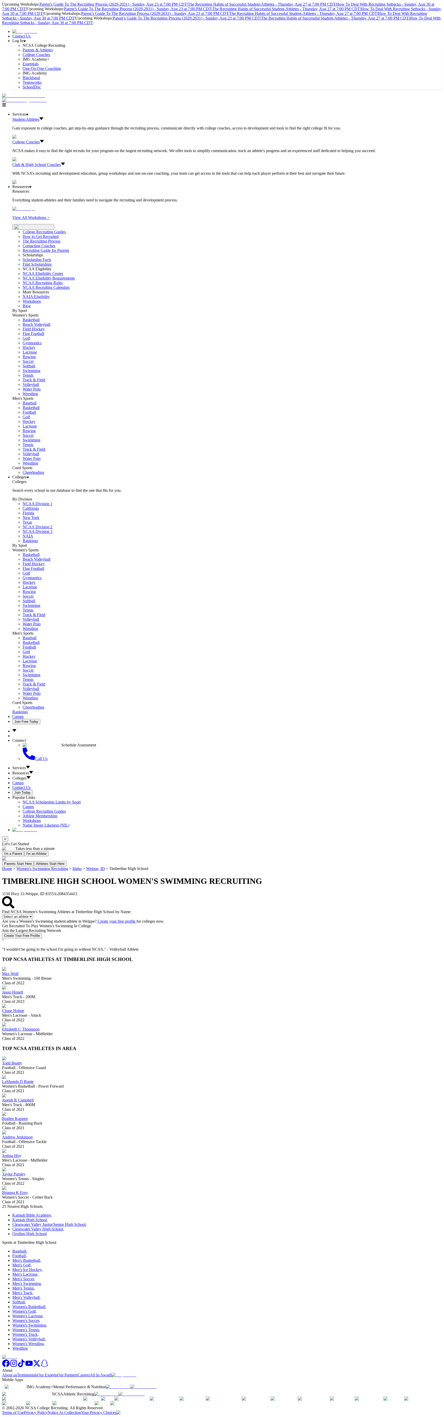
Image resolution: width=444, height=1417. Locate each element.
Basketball (31, 320)
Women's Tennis (25, 1330)
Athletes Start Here (50, 864)
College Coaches (36, 54)
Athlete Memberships (40, 816)
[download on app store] (118, 1387)
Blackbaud (31, 78)
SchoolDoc (32, 87)
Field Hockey (34, 329)
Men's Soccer (23, 1279)
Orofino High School (29, 1233)
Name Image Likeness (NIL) (46, 825)
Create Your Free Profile (22, 936)
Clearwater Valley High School (37, 1229)
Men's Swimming (26, 1283)
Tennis (28, 375)
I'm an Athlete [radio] (36, 854)
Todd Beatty (12, 1063)
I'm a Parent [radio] (13, 854)
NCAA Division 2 (37, 527)
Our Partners (67, 1375)
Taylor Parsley (13, 1174)
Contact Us (21, 36)
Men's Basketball (26, 1260)
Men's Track (22, 1293)
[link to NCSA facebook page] (6, 1366)
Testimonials (27, 1375)
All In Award (100, 1375)
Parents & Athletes (38, 50)
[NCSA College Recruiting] (25, 100)
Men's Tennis (23, 1288)
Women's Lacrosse (27, 1316)
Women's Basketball (28, 1306)
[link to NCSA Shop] (24, 31)
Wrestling (30, 394)
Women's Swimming (29, 1325)
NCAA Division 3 (37, 531)
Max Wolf (10, 973)
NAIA (28, 536)
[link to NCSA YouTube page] (29, 1366)
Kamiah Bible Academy (31, 1215)
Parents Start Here (18, 864)
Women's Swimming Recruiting (42, 868)
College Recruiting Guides (44, 232)
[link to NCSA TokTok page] (21, 1366)
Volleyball (31, 384)
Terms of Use (13, 1412)
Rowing (29, 357)
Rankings (30, 541)
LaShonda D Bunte (18, 1081)
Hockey (29, 347)
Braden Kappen (15, 1118)
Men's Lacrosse (25, 1274)
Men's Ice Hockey (27, 1269)
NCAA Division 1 (37, 504)
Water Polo (32, 389)
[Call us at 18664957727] (23, 96)
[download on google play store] (144, 1387)
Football (29, 412)
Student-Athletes (25, 119)
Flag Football (33, 333)
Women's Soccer (25, 1320)
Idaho (77, 868)
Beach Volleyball (36, 324)
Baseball (29, 403)
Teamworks (32, 82)
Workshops (32, 820)
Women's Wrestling (28, 1343)
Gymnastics (32, 343)
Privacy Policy (36, 1412)
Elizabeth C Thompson (21, 1029)
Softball (29, 366)
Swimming (31, 370)
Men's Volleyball (26, 1297)
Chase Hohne (13, 1010)
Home (7, 868)
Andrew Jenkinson (17, 1137)
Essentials (31, 64)
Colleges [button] (19, 778)
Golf (26, 338)
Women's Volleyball (28, 1339)
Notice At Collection (64, 1412)
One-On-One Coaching (42, 68)
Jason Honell (12, 992)
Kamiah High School (29, 1220)
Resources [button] (20, 773)
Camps (18, 716)
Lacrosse (30, 352)
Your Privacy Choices (98, 1412)
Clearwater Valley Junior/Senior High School (49, 1224)
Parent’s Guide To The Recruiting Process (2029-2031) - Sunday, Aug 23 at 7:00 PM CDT (113, 4)
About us (9, 1375)
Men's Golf (21, 1265)
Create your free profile (116, 921)
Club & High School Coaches (36, 164)
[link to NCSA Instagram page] (13, 1366)
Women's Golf (24, 1311)
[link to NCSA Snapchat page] (44, 1366)
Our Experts (47, 1375)
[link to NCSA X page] (37, 1366)
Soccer (28, 361)
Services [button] (19, 768)
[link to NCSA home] (9, 1357)
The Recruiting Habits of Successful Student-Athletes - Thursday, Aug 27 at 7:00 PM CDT (262, 4)
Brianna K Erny (15, 1192)
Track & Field (34, 380)
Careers (84, 1375)
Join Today (22, 792)
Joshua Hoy (11, 1155)
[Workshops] (23, 209)
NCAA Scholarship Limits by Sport (52, 802)
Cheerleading (33, 472)
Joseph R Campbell (18, 1100)
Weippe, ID (95, 868)
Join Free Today (26, 722)
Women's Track (25, 1334)
